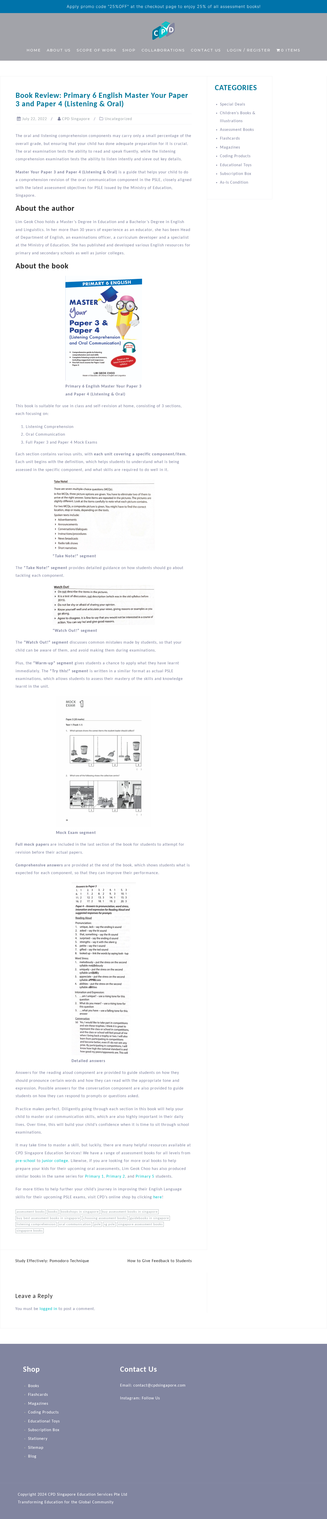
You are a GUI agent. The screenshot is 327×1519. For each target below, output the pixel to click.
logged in (48, 1309)
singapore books (30, 1230)
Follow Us (151, 1398)
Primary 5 (145, 1177)
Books (33, 1386)
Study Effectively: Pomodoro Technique (52, 1261)
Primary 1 (94, 1177)
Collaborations (163, 50)
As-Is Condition (234, 183)
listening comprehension (36, 1224)
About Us (59, 50)
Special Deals (232, 104)
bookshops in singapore (80, 1211)
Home (34, 50)
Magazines (230, 147)
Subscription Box (235, 174)
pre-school (26, 1161)
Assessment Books (237, 130)
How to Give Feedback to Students (159, 1261)
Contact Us (206, 50)
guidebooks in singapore (149, 1218)
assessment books (31, 1211)
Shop (129, 50)
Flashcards (230, 139)
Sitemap (35, 1448)
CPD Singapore (76, 119)
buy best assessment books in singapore (48, 1218)
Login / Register (249, 50)
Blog (32, 1456)
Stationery (38, 1439)
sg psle (109, 1224)
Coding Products (235, 156)
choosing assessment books (105, 1218)
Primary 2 (115, 1177)
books (52, 1211)
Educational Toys (236, 165)
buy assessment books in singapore (130, 1211)
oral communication (75, 1224)
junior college (55, 1161)
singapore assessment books (140, 1224)
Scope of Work (96, 50)
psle (97, 1224)
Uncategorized (118, 119)
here (157, 1197)
